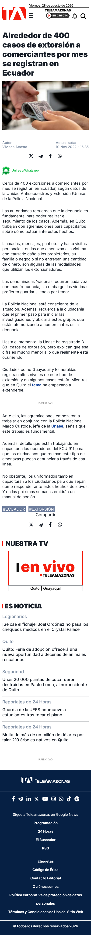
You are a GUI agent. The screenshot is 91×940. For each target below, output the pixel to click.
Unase (57, 426)
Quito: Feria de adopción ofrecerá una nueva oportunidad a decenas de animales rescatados (44, 654)
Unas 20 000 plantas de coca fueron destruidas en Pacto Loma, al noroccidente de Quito (44, 684)
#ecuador (14, 509)
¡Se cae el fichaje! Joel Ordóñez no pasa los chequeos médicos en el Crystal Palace (45, 627)
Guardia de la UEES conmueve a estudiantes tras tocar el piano (34, 712)
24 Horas (45, 831)
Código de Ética (45, 869)
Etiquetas (46, 861)
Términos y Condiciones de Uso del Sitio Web (45, 912)
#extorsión (41, 509)
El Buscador (46, 840)
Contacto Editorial (45, 878)
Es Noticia (23, 606)
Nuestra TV (26, 544)
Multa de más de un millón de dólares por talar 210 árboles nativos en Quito (43, 737)
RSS (45, 848)
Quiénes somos (46, 886)
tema (37, 385)
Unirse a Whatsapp (25, 170)
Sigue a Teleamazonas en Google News (45, 814)
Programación (46, 823)
